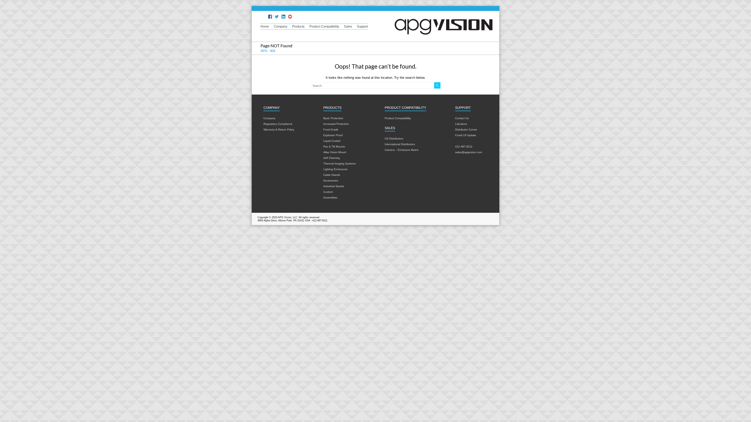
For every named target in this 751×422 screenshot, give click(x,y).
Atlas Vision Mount (334, 152)
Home (265, 26)
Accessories (330, 180)
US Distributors (394, 138)
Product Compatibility (324, 26)
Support (362, 26)
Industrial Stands (333, 186)
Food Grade (330, 129)
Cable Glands (331, 174)
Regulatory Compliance (277, 123)
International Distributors (400, 144)
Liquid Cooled (331, 140)
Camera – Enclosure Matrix (402, 149)
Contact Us (462, 118)
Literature (461, 123)
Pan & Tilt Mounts (334, 146)
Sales (348, 26)
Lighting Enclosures (335, 169)
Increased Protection (336, 123)
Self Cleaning (331, 157)
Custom (328, 191)
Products (298, 26)
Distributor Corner (466, 129)
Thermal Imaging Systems (339, 163)
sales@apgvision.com (468, 152)
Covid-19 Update (465, 135)
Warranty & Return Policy (278, 129)
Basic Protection (333, 118)
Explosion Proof (333, 135)
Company (280, 26)
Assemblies (330, 197)
